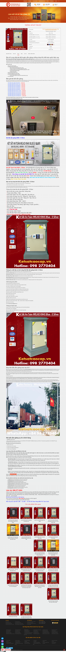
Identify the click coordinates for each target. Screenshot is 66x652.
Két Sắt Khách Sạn (18, 622)
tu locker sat (14, 377)
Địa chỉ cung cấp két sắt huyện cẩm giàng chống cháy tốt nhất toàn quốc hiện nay (40, 554)
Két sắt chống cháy (55, 631)
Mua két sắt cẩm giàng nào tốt (12, 72)
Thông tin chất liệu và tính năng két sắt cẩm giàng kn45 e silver (19, 69)
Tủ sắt (53, 641)
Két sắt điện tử (8, 630)
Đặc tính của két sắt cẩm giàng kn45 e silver (17, 67)
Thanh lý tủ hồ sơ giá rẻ (10, 643)
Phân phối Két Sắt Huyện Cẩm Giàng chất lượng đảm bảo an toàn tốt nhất (53, 554)
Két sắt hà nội (17, 630)
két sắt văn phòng (11, 483)
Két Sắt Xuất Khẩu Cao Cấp (32, 623)
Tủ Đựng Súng (18, 621)
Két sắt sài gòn (8, 629)
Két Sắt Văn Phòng (30, 622)
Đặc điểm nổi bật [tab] (8, 53)
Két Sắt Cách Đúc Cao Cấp (10, 624)
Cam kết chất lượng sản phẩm (14, 70)
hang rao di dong (9, 377)
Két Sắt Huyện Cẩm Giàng (13, 616)
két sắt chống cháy (11, 485)
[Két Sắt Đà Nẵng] (33, 152)
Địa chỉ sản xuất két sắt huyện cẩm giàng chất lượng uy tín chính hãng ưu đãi (53, 521)
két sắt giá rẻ (40, 378)
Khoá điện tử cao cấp (55, 633)
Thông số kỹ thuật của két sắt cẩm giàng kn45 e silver (18, 68)
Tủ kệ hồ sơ (53, 643)
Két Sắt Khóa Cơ (36, 632)
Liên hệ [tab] (25, 53)
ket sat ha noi (10, 486)
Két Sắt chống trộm (36, 633)
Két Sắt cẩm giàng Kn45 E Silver (13, 66)
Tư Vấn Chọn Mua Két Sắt (28, 632)
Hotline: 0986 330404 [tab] (31, 53)
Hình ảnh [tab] (14, 53)
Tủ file (43, 641)
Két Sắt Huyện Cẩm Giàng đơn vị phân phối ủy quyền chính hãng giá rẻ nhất (39, 586)
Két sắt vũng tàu (45, 629)
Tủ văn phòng (54, 642)
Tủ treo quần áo (17, 641)
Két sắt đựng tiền (27, 630)
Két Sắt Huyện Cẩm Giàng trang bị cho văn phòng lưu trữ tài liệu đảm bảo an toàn (13, 538)
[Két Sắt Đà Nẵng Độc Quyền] (33, 241)
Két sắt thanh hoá (54, 629)
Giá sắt (7, 641)
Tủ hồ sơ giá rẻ (26, 642)
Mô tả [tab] (18, 53)
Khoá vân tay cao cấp (46, 633)
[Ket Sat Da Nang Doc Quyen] (33, 339)
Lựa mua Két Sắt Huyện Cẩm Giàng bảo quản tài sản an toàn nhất (26, 538)
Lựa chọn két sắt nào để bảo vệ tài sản (14, 74)
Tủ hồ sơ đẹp (8, 640)
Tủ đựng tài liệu (8, 642)
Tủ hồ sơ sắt (44, 640)
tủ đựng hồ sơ (10, 479)
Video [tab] (22, 53)
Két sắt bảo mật (26, 631)
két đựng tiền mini (31, 378)
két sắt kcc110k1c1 (25, 378)
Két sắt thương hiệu (46, 631)
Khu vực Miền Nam (42, 623)
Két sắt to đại (8, 631)
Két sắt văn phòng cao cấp (10, 633)
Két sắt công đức (18, 632)
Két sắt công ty (17, 631)
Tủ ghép (25, 641)
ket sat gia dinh (10, 488)
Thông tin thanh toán (13, 71)
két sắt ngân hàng (11, 480)
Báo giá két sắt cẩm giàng (12, 65)
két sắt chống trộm (30, 377)
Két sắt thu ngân (8, 632)
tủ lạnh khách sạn (44, 377)
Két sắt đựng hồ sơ (18, 633)
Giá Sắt (44, 643)
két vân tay (35, 378)
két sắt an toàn (10, 484)
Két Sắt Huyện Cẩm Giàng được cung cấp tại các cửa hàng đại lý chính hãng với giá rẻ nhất (26, 586)
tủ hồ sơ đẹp (19, 378)
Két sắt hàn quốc (45, 630)
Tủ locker (35, 641)
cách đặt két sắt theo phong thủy (22, 377)
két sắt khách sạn (10, 481)
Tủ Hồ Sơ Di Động (27, 643)
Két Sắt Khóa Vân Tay (46, 632)
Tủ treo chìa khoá (54, 640)
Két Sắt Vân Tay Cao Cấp (19, 623)
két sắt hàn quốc (10, 487)
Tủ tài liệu (35, 640)
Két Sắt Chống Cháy (9, 623)
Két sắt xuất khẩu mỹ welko (31, 621)
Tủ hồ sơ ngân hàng (46, 642)
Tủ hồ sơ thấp (17, 640)
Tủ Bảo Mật (29, 624)
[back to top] (64, 650)
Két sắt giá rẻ (54, 630)
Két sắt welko (36, 630)
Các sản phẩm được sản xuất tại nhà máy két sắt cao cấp (19, 75)
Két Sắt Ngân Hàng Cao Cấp (20, 624)
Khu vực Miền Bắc (42, 621)
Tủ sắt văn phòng (27, 640)
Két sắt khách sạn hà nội (37, 629)
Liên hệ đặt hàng (10, 76)
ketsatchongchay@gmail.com (12, 303)
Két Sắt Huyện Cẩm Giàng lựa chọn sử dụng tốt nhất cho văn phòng (13, 521)
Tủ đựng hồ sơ (17, 642)
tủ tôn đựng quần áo (14, 378)
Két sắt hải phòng (18, 629)
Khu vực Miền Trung (42, 622)
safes (9, 482)
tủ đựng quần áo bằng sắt (51, 377)
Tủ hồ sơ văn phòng (37, 642)
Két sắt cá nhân (36, 631)
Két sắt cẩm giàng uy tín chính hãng (13, 73)
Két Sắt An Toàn (8, 622)
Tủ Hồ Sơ (7, 621)
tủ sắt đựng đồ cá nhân (37, 377)
